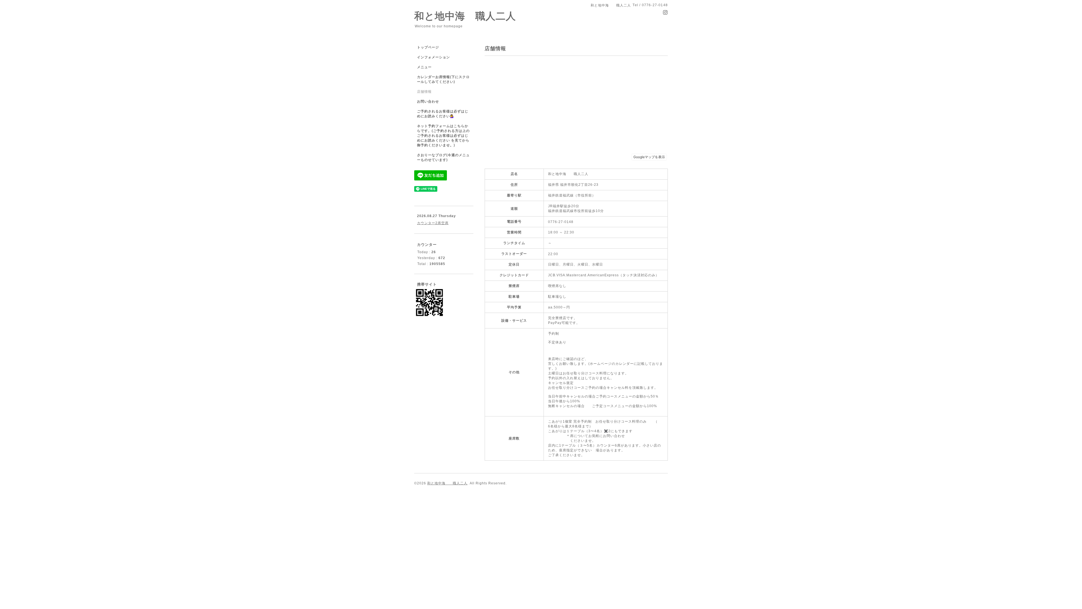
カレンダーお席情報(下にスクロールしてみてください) (443, 79)
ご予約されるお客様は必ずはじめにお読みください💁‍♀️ (442, 113)
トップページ (428, 47)
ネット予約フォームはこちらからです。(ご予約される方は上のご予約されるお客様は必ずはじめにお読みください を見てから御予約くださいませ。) (443, 135)
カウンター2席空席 (433, 223)
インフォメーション (433, 57)
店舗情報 (424, 92)
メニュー (424, 67)
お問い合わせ (428, 101)
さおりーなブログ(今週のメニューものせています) (443, 157)
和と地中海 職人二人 (465, 15)
